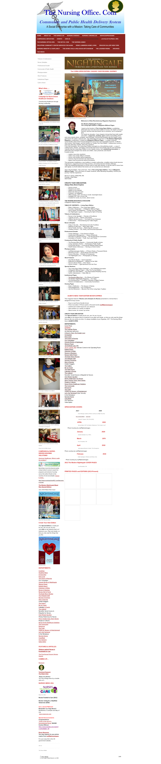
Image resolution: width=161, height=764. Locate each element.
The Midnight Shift (44, 596)
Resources (42, 626)
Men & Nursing (43, 599)
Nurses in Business (44, 590)
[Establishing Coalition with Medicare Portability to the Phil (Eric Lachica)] (49, 174)
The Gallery (42, 603)
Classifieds (42, 638)
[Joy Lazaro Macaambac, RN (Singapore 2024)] (94, 95)
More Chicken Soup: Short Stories (49, 619)
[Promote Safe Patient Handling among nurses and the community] (49, 312)
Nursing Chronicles (44, 598)
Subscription (42, 642)
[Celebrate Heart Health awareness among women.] (49, 436)
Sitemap (46, 756)
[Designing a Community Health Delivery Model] (49, 214)
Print (43, 756)
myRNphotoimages (53, 736)
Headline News (43, 573)
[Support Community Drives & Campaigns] (49, 331)
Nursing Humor (43, 636)
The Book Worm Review (46, 594)
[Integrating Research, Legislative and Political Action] (49, 231)
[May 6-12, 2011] (48, 689)
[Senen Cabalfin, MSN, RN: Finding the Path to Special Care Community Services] (49, 253)
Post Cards (42, 577)
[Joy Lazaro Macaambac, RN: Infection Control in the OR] (49, 113)
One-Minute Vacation (45, 615)
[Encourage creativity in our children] (49, 374)
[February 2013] (49, 550)
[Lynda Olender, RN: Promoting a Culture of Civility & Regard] (49, 293)
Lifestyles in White (44, 588)
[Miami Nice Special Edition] (49, 505)
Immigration (42, 575)
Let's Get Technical (44, 632)
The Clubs (42, 628)
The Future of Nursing (45, 578)
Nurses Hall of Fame (45, 592)
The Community (43, 624)
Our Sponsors (43, 640)
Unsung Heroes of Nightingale (48, 582)
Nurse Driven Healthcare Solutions (49, 622)
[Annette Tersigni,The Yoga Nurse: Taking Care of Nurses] (49, 275)
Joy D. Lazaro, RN (70, 347)
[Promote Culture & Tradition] (49, 348)
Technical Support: (45, 672)
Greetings (42, 571)
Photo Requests (44, 732)
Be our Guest (42, 605)
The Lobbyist (42, 609)
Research (41, 663)
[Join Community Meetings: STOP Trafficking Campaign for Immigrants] (49, 417)
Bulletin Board (43, 586)
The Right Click (43, 674)
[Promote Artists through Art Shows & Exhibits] (49, 400)
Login (120, 756)
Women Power (43, 584)
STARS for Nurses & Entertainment (49, 630)
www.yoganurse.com (45, 714)
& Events (44, 607)
